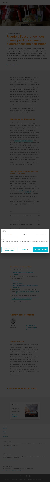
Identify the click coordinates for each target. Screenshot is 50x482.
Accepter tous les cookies (41, 249)
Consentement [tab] (8, 234)
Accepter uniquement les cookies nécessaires (9, 249)
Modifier (24, 249)
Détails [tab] (25, 234)
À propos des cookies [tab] (41, 234)
